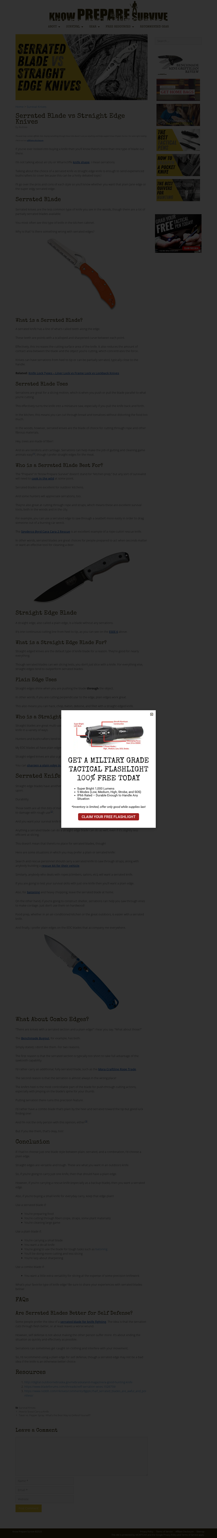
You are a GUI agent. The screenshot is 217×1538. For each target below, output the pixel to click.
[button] (152, 714)
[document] (108, 769)
